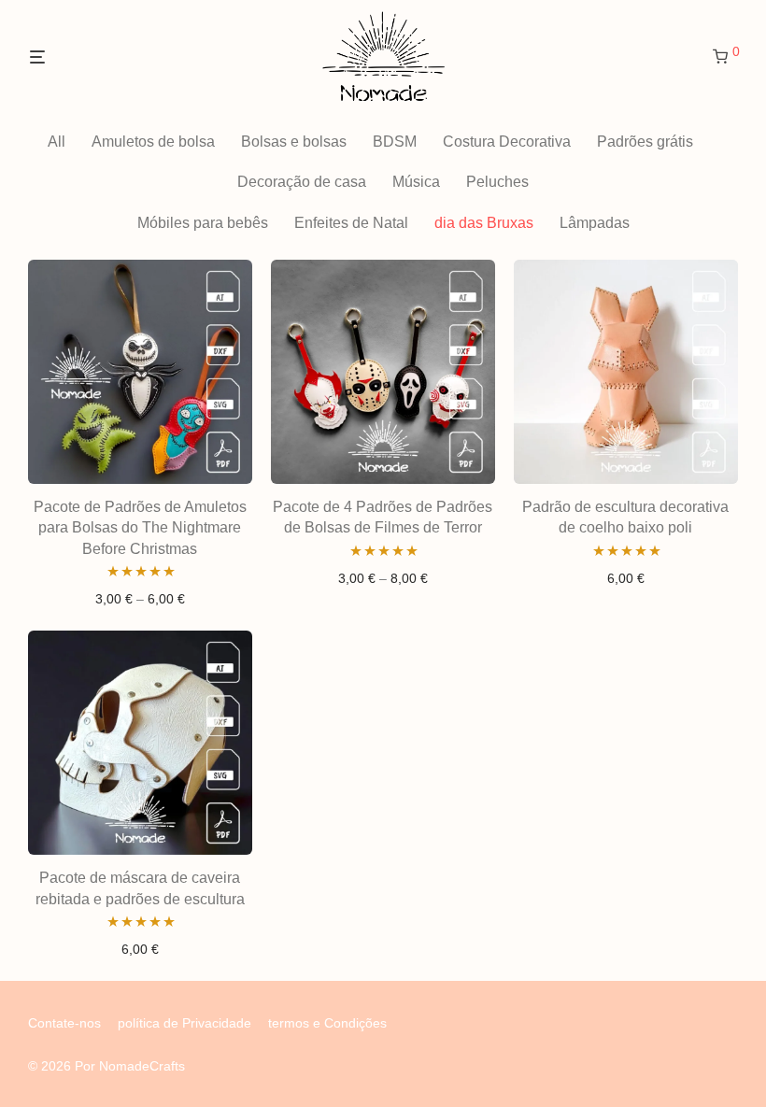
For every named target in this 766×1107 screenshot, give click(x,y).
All (56, 141)
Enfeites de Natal (351, 223)
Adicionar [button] (625, 578)
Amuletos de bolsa (153, 141)
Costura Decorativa (507, 141)
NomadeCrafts (142, 1065)
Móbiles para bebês (202, 223)
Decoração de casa (301, 182)
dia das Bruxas (483, 223)
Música (416, 182)
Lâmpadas (595, 223)
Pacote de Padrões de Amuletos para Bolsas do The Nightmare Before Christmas (140, 528)
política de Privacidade (184, 1022)
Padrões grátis (645, 141)
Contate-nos (64, 1022)
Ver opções (139, 598)
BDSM (395, 141)
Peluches (497, 182)
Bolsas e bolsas (294, 141)
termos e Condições (327, 1022)
